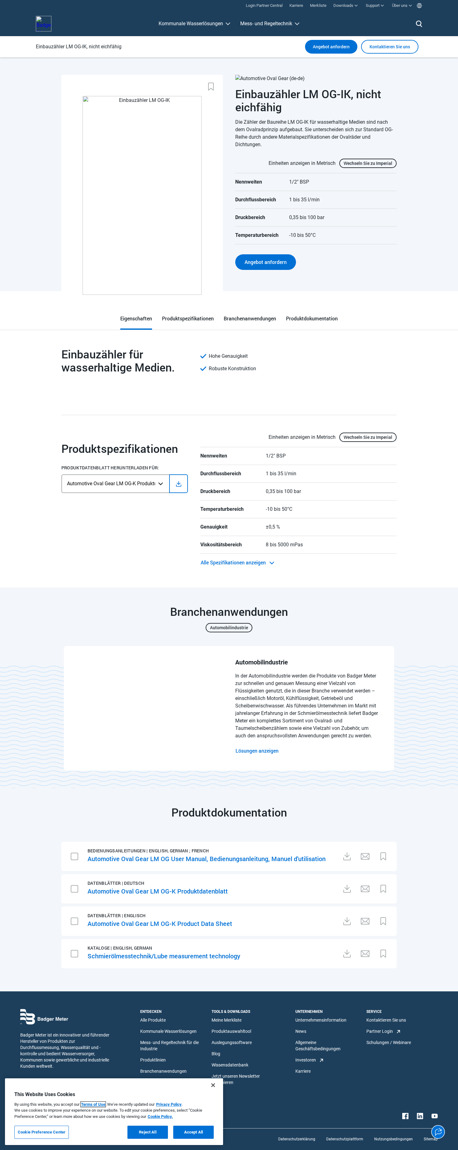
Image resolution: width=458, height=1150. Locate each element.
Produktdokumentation (312, 318)
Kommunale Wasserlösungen (191, 23)
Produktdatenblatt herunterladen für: (110, 468)
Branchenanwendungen (250, 318)
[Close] (213, 1085)
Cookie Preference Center (41, 1132)
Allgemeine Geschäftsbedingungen (318, 1045)
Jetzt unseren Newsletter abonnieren (236, 1079)
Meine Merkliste (226, 1020)
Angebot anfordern (331, 47)
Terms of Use (93, 1104)
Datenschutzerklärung (296, 1139)
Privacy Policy (169, 1104)
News (300, 1031)
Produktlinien (153, 1059)
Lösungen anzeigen (257, 750)
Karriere (303, 1071)
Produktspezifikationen (188, 318)
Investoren (305, 1059)
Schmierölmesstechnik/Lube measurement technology (164, 956)
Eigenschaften (136, 318)
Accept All (193, 1132)
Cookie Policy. (160, 1116)
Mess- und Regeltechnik (266, 23)
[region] (114, 1111)
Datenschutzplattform (344, 1139)
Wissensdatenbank (230, 1064)
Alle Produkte (153, 1020)
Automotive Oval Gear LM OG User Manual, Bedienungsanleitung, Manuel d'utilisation (207, 858)
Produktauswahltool (231, 1031)
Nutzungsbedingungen (393, 1139)
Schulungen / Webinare (388, 1042)
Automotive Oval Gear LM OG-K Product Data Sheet (160, 923)
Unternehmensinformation (320, 1020)
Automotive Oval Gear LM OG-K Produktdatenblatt (158, 891)
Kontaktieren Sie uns (386, 1020)
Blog (216, 1053)
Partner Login (379, 1031)
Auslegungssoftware (232, 1042)
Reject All (147, 1132)
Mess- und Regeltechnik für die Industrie (169, 1045)
